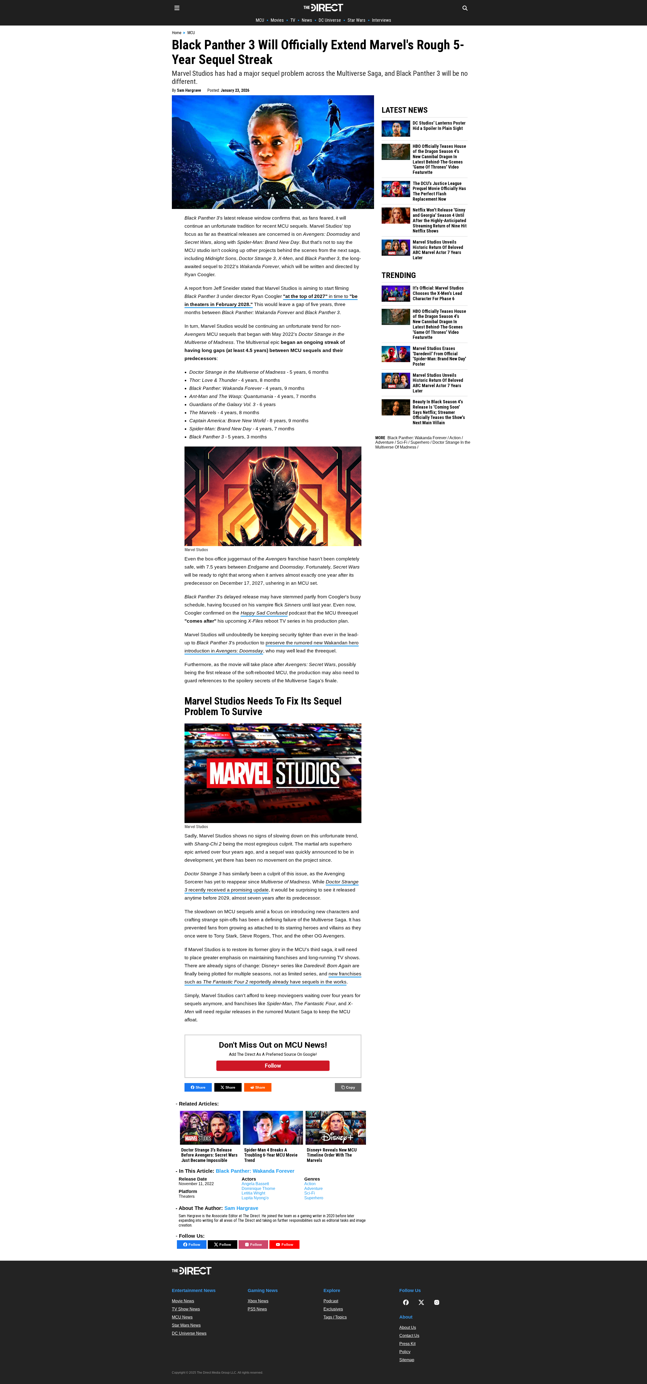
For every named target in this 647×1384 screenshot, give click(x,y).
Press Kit (407, 1344)
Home (176, 33)
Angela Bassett (255, 1184)
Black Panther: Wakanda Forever (255, 1171)
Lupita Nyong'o (255, 1198)
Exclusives (333, 1309)
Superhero (313, 1198)
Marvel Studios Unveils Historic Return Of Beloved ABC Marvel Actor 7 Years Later (438, 250)
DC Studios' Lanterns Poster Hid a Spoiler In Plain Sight (439, 126)
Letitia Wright (253, 1193)
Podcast (331, 1301)
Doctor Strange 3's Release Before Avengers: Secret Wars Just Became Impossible (209, 1155)
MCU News (182, 1317)
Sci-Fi (309, 1193)
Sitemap (406, 1360)
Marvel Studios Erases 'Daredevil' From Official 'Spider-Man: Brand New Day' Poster (439, 356)
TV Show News (186, 1309)
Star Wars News (186, 1325)
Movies (277, 20)
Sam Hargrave (189, 90)
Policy (404, 1352)
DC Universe (330, 20)
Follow (194, 1244)
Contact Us (409, 1335)
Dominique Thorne (258, 1188)
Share (200, 1087)
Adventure (313, 1188)
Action (310, 1184)
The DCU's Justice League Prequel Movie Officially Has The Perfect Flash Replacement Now (439, 191)
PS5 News (257, 1309)
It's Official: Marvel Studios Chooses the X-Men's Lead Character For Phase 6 (438, 293)
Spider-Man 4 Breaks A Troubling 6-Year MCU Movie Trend (270, 1155)
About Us (407, 1327)
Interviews (381, 20)
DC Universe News (189, 1333)
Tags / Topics (335, 1317)
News (307, 20)
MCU (260, 20)
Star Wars (356, 20)
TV (292, 20)
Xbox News (258, 1301)
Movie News (183, 1301)
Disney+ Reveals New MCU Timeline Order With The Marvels (332, 1155)
